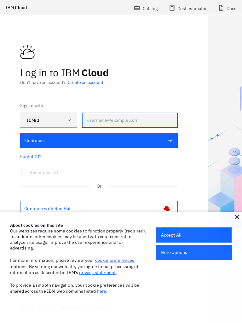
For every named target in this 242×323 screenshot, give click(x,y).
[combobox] (48, 120)
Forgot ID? (31, 156)
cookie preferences (115, 260)
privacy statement (97, 272)
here (102, 291)
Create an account (85, 82)
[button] (237, 217)
